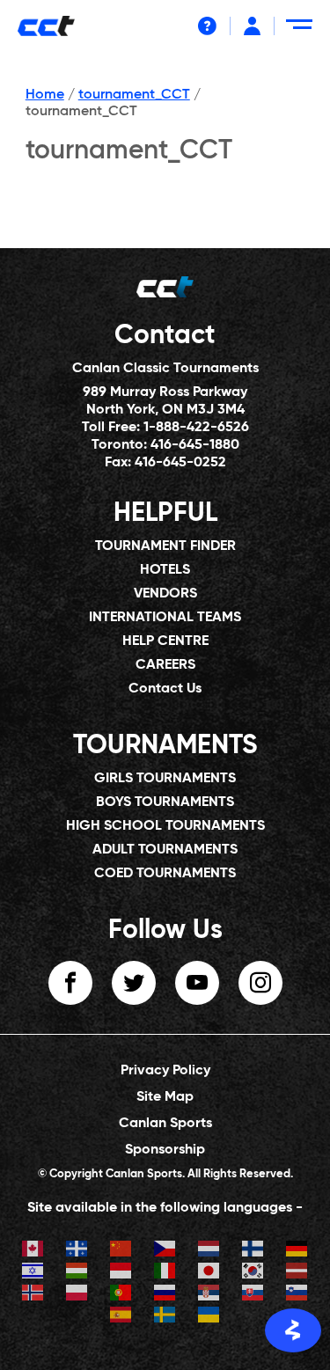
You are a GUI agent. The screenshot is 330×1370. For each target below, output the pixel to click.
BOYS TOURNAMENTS (165, 802)
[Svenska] (165, 1317)
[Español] (121, 1317)
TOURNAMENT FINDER (165, 546)
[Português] (121, 1295)
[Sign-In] (252, 26)
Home (45, 95)
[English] (33, 1251)
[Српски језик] (209, 1295)
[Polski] (77, 1295)
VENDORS (165, 594)
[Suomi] (253, 1251)
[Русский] (165, 1295)
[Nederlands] (209, 1251)
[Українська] (209, 1317)
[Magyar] (77, 1273)
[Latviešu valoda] (297, 1273)
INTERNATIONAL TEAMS (165, 618)
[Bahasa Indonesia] (121, 1273)
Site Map (165, 1097)
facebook (70, 983)
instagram (260, 983)
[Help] (207, 26)
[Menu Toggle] (302, 31)
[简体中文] (121, 1251)
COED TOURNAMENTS (165, 874)
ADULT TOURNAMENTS (165, 850)
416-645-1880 (194, 445)
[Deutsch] (297, 1251)
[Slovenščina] (297, 1295)
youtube (197, 983)
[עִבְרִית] (33, 1273)
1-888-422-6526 (196, 428)
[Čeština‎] (165, 1251)
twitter (134, 983)
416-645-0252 (180, 463)
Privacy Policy (165, 1071)
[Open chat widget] (293, 1330)
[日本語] (209, 1273)
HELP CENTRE (165, 641)
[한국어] (253, 1273)
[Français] (77, 1251)
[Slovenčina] (253, 1295)
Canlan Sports (165, 1124)
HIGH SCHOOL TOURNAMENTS (165, 826)
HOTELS (165, 570)
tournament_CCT (134, 95)
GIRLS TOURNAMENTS (165, 779)
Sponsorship (165, 1150)
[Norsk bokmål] (33, 1295)
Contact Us (165, 689)
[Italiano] (165, 1273)
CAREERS (165, 665)
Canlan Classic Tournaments (165, 369)
